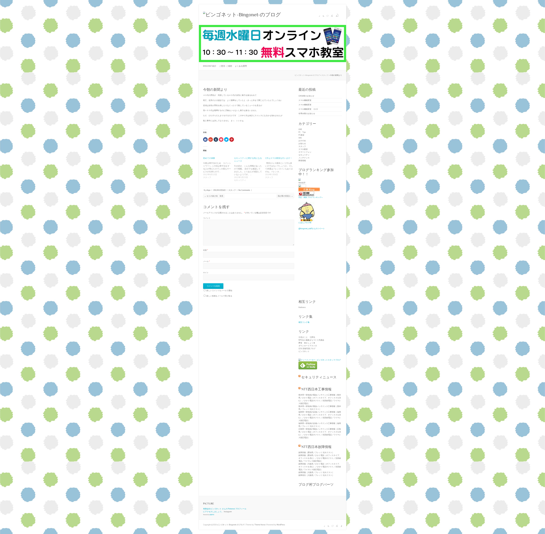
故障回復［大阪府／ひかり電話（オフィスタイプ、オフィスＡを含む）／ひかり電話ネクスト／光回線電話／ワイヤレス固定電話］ (319, 467)
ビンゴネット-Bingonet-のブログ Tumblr (335, 15)
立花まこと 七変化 (306, 337)
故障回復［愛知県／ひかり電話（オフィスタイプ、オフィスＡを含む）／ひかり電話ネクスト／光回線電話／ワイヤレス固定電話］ (319, 458)
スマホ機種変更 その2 (308, 109)
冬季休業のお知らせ (306, 113)
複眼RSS (212, 514)
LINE (300, 129)
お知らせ (302, 143)
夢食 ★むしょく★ (306, 343)
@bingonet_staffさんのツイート (311, 228)
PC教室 (301, 135)
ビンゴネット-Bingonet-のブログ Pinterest (330, 15)
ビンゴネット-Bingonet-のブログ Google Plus (326, 15)
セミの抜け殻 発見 (213, 196)
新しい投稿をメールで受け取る (219, 296)
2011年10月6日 (219, 190)
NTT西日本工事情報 (316, 389)
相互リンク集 (304, 322)
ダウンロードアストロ (307, 345)
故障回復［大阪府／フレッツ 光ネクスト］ (316, 472)
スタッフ (232, 190)
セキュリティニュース (319, 377)
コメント (206, 218)
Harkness (302, 307)
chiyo (208, 190)
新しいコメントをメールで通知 (219, 290)
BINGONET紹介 (209, 66)
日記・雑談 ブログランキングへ (310, 197)
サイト (206, 272)
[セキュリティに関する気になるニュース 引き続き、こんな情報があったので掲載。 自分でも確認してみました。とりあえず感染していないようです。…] (249, 169)
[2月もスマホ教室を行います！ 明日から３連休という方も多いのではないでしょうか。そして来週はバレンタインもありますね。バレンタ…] (280, 168)
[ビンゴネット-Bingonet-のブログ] (242, 15)
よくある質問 (241, 66)
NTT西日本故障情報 (316, 447)
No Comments (244, 190)
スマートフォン (304, 152)
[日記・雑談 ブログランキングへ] (306, 193)
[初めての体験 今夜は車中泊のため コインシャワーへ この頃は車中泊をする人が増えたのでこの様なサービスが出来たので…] (218, 168)
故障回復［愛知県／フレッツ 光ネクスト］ (316, 452)
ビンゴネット (304, 351)
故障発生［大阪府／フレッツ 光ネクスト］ (316, 475)
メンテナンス (304, 158)
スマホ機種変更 (304, 100)
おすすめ (302, 140)
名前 (205, 250)
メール (206, 261)
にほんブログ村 (304, 222)
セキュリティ (304, 155)
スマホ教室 (303, 149)
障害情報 (302, 160)
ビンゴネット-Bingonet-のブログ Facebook (318, 15)
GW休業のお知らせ (306, 96)
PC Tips (302, 132)
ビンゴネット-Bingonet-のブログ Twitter (322, 15)
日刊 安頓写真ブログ (307, 348)
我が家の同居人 (285, 196)
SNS (300, 138)
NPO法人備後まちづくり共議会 (311, 340)
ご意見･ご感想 (225, 66)
